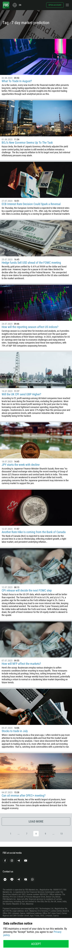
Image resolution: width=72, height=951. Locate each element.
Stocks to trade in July (15, 731)
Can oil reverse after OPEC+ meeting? (24, 795)
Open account (54, 5)
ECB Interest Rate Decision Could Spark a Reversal (31, 204)
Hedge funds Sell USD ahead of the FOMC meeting (31, 262)
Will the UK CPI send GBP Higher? (21, 394)
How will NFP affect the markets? (22, 663)
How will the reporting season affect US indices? (30, 327)
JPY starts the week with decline (21, 464)
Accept (36, 944)
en (20, 5)
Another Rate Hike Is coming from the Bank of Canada (34, 532)
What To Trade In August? (17, 81)
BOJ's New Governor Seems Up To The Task (27, 142)
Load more (36, 821)
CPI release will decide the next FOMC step (27, 590)
